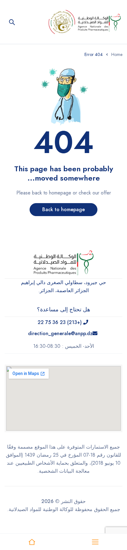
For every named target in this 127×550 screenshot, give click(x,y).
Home (116, 54)
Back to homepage (63, 209)
